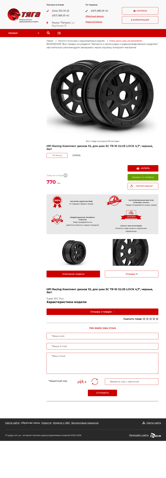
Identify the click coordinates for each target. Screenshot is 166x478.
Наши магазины (93, 22)
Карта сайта (12, 422)
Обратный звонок (94, 16)
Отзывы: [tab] (132, 274)
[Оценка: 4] (154, 318)
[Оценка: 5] (157, 318)
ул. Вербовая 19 (63, 24)
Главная (50, 41)
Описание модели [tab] (73, 274)
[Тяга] (24, 14)
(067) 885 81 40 (60, 15)
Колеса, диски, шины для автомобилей (125, 41)
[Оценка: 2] (147, 318)
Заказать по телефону (143, 177)
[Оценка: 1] (144, 318)
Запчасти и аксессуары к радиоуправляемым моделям (81, 41)
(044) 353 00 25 (60, 10)
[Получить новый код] (95, 381)
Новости (46, 422)
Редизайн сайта (138, 435)
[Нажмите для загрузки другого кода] (82, 382)
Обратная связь (30, 422)
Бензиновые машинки (85, 422)
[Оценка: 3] (150, 318)
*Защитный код (57, 380)
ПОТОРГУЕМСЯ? (144, 186)
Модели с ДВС (61, 422)
